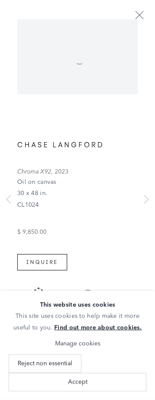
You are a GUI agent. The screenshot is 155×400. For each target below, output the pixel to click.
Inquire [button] (42, 262)
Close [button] (139, 15)
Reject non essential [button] (45, 363)
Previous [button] (8, 200)
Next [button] (146, 200)
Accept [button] (77, 382)
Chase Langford (60, 144)
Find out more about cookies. (98, 328)
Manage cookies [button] (77, 344)
